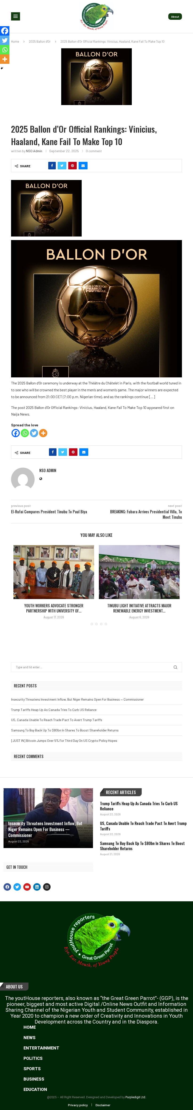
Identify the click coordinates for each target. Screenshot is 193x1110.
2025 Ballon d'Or (40, 41)
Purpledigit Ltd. (135, 1097)
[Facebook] (16, 433)
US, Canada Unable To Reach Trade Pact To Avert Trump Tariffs (56, 720)
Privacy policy (78, 1105)
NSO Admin (34, 151)
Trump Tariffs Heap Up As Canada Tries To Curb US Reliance (53, 710)
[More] (43, 433)
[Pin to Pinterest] (72, 165)
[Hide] (2, 68)
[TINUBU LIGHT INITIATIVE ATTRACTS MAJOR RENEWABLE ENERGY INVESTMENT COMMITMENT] (139, 572)
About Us (14, 986)
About (175, 16)
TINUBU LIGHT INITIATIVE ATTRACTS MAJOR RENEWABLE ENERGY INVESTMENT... (139, 608)
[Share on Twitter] (62, 165)
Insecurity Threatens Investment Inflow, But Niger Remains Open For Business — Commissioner (77, 699)
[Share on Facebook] (52, 165)
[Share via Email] (83, 165)
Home (15, 41)
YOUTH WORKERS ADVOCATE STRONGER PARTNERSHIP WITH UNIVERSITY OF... (53, 608)
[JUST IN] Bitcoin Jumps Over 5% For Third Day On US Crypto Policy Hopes (64, 741)
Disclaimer (103, 1105)
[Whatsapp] (25, 433)
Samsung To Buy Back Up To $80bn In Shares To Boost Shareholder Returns (65, 730)
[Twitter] (34, 433)
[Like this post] (42, 165)
